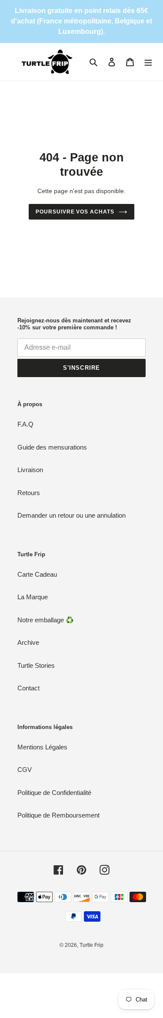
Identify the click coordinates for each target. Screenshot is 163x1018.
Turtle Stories (36, 665)
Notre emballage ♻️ (45, 620)
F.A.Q (25, 424)
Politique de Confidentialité (54, 792)
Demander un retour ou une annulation (71, 515)
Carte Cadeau (37, 574)
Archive (28, 642)
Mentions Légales (42, 747)
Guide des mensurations (52, 447)
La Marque (32, 597)
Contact (28, 688)
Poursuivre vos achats (75, 212)
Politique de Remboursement (58, 815)
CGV (24, 769)
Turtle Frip (91, 945)
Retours (28, 492)
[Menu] (148, 62)
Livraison (30, 469)
